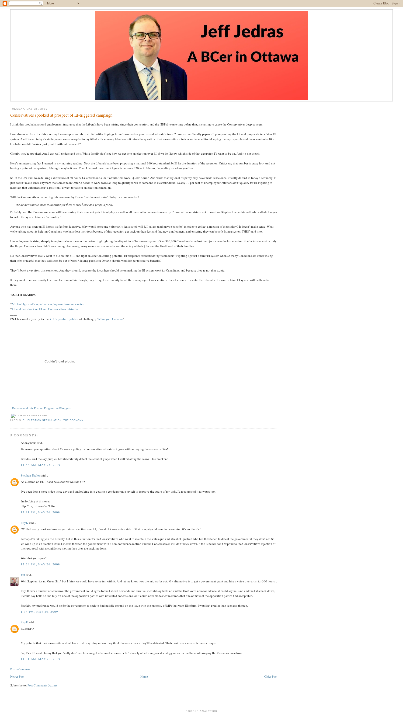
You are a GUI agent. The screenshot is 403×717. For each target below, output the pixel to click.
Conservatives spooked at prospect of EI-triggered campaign (61, 115)
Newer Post (17, 676)
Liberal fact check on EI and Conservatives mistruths (45, 309)
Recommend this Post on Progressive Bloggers (41, 408)
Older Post (270, 676)
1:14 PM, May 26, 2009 (39, 611)
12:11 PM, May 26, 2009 (40, 512)
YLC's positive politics (63, 319)
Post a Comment (20, 669)
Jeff (23, 575)
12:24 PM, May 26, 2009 (40, 564)
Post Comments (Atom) (42, 685)
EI (24, 420)
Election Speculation (44, 420)
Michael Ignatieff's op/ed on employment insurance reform (48, 304)
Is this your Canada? (110, 319)
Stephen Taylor (30, 475)
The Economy (73, 420)
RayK (24, 523)
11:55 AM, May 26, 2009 (41, 465)
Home (144, 676)
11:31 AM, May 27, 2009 (41, 659)
